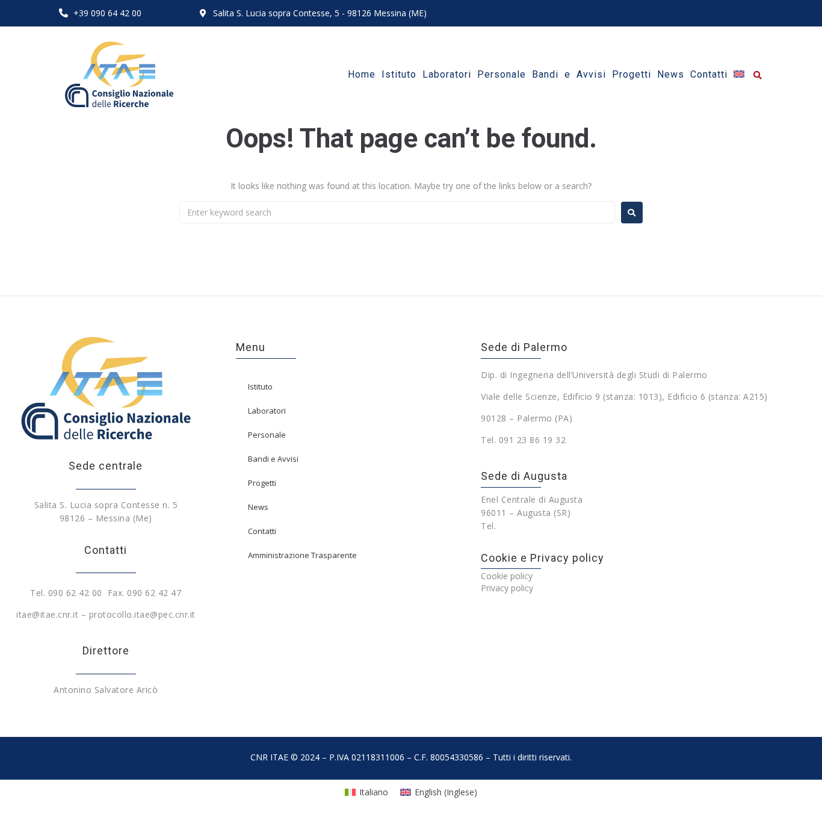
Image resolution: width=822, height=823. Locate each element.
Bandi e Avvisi (273, 458)
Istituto (260, 386)
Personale (267, 434)
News (258, 507)
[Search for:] (397, 212)
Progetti (262, 482)
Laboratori (267, 410)
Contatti (262, 531)
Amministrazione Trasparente (302, 555)
